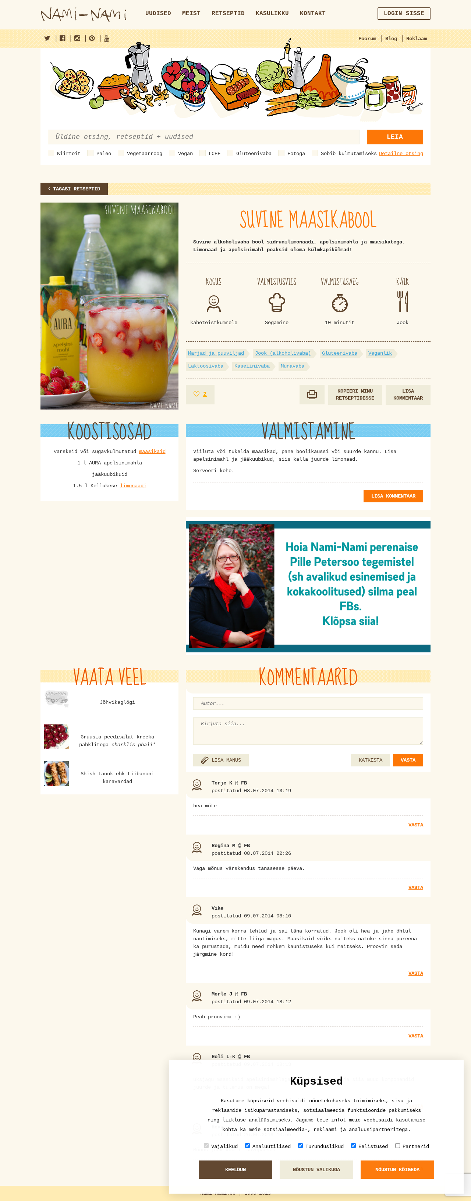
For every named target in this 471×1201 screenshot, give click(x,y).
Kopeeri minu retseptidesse (355, 394)
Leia (395, 137)
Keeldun (235, 1170)
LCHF (214, 154)
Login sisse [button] (404, 13)
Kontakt (313, 13)
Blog (391, 39)
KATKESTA (370, 760)
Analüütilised (271, 1146)
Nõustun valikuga (316, 1170)
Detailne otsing (401, 154)
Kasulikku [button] (272, 13)
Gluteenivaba (254, 154)
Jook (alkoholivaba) (283, 353)
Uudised (158, 13)
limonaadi (133, 486)
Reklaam (416, 39)
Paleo (103, 154)
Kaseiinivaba (252, 366)
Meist (191, 13)
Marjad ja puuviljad (216, 353)
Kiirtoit (69, 154)
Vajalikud (224, 1146)
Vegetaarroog (144, 154)
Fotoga (296, 154)
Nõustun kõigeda (397, 1170)
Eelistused (373, 1146)
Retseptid (228, 13)
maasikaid (152, 451)
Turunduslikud (324, 1146)
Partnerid (416, 1146)
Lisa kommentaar (408, 394)
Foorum (367, 39)
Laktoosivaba (205, 366)
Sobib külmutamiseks (349, 154)
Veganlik (380, 353)
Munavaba (292, 366)
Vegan (185, 154)
